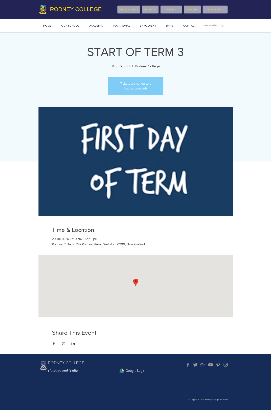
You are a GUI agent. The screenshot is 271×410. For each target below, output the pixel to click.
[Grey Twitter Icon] (195, 365)
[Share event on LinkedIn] (73, 343)
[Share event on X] (63, 343)
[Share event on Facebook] (54, 343)
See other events (135, 88)
